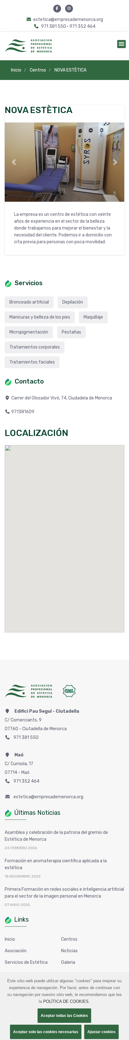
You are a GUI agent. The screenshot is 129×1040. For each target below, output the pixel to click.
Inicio (10, 939)
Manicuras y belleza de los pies (39, 317)
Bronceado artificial (29, 302)
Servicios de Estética (26, 962)
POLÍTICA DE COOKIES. (66, 1001)
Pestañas (71, 332)
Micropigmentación (28, 332)
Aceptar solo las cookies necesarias (45, 1032)
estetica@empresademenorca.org (68, 19)
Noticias (69, 950)
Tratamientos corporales (34, 347)
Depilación (72, 302)
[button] (14, 162)
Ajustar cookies (101, 1032)
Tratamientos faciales (32, 362)
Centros (69, 939)
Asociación (16, 950)
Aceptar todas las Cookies (64, 1015)
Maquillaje (93, 317)
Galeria (68, 962)
